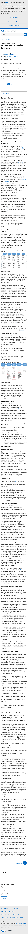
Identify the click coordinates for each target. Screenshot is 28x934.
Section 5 (8, 548)
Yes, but (6, 893)
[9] (20, 569)
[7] (18, 408)
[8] (15, 481)
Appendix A (6, 181)
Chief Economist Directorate (12, 56)
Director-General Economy (9, 54)
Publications (7, 39)
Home (2, 39)
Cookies (20, 914)
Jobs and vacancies (14, 917)
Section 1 (24, 179)
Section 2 (22, 330)
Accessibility (3, 914)
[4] (7, 210)
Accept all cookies (14, 17)
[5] (20, 233)
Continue (4, 898)
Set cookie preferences (14, 25)
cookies (6, 2)
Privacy (21, 917)
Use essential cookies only (14, 21)
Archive (9, 914)
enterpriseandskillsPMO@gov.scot (12, 876)
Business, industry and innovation (11, 57)
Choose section (5, 93)
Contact (14, 914)
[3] (7, 207)
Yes (5, 887)
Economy (20, 57)
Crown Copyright (4, 917)
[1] (24, 103)
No (4, 890)
